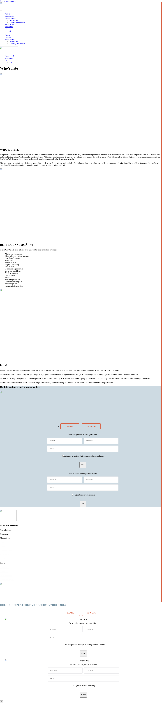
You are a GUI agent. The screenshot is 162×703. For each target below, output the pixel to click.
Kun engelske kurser (17, 22)
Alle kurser (13, 20)
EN (10, 31)
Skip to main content (7, 1)
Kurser (7, 14)
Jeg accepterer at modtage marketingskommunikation (84, 456)
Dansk (70, 426)
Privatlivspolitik (6, 576)
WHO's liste (4, 554)
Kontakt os (9, 27)
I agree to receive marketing (84, 495)
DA (6, 29)
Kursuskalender (10, 18)
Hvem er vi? (9, 25)
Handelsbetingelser (7, 580)
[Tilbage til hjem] (9, 8)
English (91, 426)
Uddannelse (9, 16)
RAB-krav (4, 558)
